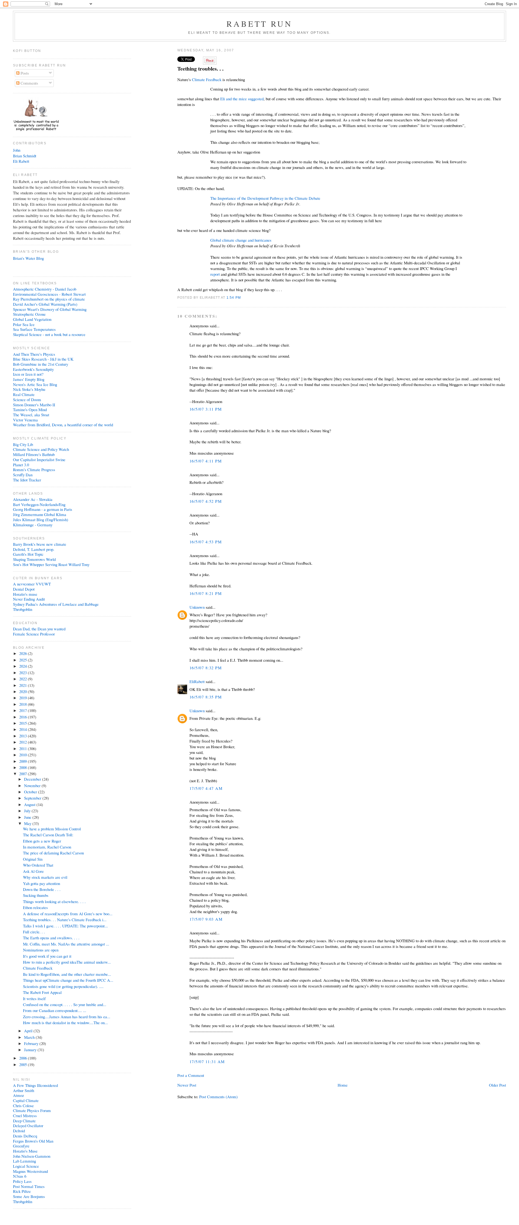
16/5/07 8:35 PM (205, 697)
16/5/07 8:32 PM (205, 667)
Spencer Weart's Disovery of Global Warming (49, 309)
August (30, 804)
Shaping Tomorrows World (34, 559)
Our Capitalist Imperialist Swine (39, 459)
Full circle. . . (34, 931)
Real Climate (24, 394)
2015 (23, 723)
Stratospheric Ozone (29, 314)
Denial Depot (24, 589)
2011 (23, 748)
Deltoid (19, 1130)
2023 (23, 672)
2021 (23, 685)
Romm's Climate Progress (34, 469)
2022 (23, 678)
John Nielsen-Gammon (31, 1156)
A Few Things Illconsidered (35, 1085)
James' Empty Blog (28, 379)
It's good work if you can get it (47, 956)
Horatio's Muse (25, 1151)
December (33, 779)
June (28, 817)
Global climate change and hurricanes (240, 240)
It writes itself (34, 998)
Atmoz (18, 1095)
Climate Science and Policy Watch (41, 449)
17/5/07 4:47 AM (205, 788)
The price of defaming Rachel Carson (53, 852)
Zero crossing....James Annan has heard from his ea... (66, 1016)
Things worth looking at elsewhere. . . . (54, 901)
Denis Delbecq (25, 1136)
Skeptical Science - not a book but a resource (49, 334)
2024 (23, 666)
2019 (23, 697)
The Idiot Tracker (27, 479)
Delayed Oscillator (28, 1125)
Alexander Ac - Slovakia (32, 499)
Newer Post (186, 1085)
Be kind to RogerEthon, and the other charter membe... (67, 974)
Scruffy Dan (22, 474)
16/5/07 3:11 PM (205, 409)
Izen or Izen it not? (28, 374)
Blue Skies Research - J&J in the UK (43, 359)
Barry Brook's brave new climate (39, 544)
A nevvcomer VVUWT (32, 584)
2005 (23, 1064)
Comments (28, 83)
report (215, 274)
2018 (23, 704)
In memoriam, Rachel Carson (47, 847)
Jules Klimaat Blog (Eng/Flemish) (40, 519)
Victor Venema (25, 419)
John (16, 150)
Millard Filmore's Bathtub (34, 454)
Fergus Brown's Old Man (33, 1141)
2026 (23, 653)
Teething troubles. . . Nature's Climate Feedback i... (65, 919)
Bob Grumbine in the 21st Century (40, 364)
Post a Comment (190, 1075)
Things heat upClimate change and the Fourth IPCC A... (68, 980)
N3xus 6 (19, 1176)
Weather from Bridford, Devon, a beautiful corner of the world (63, 424)
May (28, 823)
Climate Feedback (206, 79)
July (28, 810)
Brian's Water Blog (28, 258)
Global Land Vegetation (32, 319)
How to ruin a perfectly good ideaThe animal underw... (67, 962)
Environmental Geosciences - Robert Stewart (49, 294)
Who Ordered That (38, 865)
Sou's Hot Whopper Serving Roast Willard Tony (51, 564)
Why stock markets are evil (45, 877)
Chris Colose (23, 1105)
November (33, 785)
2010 (23, 754)
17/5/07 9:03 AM (205, 919)
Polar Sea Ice (24, 324)
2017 (23, 710)
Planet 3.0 (21, 464)
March (30, 1037)
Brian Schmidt (24, 155)
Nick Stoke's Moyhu (29, 389)
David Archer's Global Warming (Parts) (45, 304)
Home (343, 1085)
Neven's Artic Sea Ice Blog (35, 384)
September (33, 798)
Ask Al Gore (33, 871)
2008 (23, 767)
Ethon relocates (35, 907)
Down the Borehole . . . (42, 889)
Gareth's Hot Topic (28, 554)
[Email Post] (242, 297)
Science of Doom (27, 399)
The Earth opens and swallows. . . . (51, 937)
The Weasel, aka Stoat (31, 414)
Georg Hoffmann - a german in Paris (42, 509)
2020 (23, 691)
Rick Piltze (22, 1191)
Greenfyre (21, 1146)
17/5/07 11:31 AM (207, 1061)
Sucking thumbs (35, 895)
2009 (23, 761)
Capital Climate (26, 1100)
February (31, 1043)
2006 (23, 1058)
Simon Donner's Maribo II (34, 404)
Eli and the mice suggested (242, 98)
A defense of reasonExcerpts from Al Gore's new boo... (67, 913)
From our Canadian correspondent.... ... (54, 1010)
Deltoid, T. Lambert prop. (33, 549)
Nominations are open (40, 950)
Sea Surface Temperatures (34, 329)
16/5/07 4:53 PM (205, 541)
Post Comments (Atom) (218, 1096)
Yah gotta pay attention (41, 883)
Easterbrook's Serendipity (33, 369)
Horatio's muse (25, 594)
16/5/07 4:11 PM (205, 461)
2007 (23, 773)
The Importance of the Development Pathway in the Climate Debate (265, 198)
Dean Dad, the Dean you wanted (39, 628)
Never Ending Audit (29, 599)
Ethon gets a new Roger (42, 841)
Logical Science (26, 1166)
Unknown (197, 607)
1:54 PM (234, 297)
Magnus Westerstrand (30, 1171)
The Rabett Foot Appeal (42, 992)
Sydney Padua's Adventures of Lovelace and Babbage (56, 604)
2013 (23, 735)
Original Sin (32, 859)
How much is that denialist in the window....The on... (65, 1022)
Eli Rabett (21, 161)
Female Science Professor (34, 634)
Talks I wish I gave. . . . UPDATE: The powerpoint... (65, 925)
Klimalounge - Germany (32, 524)
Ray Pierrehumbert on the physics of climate (49, 299)
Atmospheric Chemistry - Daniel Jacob (44, 289)
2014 (23, 729)
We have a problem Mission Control (52, 828)
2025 (23, 660)
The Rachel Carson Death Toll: (48, 834)
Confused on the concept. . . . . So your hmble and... (64, 1004)
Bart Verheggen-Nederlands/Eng (39, 504)
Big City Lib (23, 444)
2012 (23, 742)
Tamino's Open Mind (30, 409)
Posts (24, 73)
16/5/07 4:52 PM (205, 501)
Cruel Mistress (25, 1115)
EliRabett (197, 681)
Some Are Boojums (29, 1196)
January (31, 1049)
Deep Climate (24, 1120)
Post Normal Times (29, 1186)
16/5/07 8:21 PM (205, 593)
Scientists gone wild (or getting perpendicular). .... (63, 986)
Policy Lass (22, 1181)
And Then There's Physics (34, 354)
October (31, 791)
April (29, 1030)
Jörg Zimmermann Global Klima (39, 514)
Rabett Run (260, 23)
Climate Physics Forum (32, 1110)
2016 (23, 717)
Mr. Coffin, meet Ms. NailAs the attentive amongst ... (66, 944)
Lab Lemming (24, 1161)
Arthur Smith (23, 1090)
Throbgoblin (22, 609)
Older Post (497, 1085)
